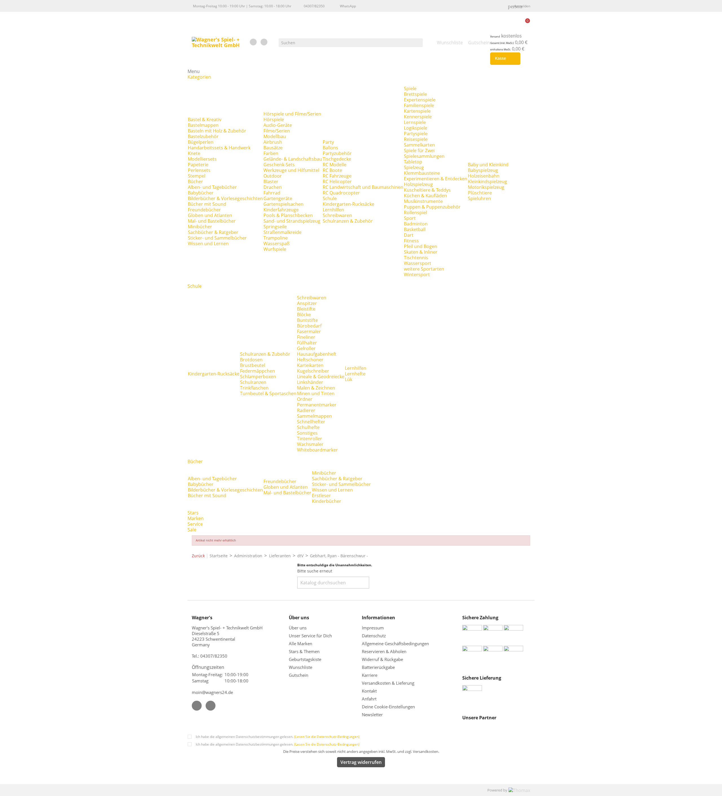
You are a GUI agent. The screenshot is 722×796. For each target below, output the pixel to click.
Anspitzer (307, 303)
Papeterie (198, 165)
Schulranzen (253, 382)
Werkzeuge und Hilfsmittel (291, 170)
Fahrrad (271, 193)
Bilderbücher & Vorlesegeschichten (225, 198)
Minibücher (200, 227)
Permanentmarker (316, 405)
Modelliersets (202, 159)
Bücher (195, 181)
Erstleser (321, 495)
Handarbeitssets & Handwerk (219, 148)
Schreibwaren (337, 215)
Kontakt (369, 691)
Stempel (196, 176)
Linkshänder (310, 382)
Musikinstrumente (423, 201)
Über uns (298, 628)
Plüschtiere (480, 193)
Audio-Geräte (277, 125)
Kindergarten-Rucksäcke (348, 204)
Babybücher (200, 193)
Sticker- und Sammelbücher (217, 238)
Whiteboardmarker (317, 450)
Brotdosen (251, 360)
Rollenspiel (415, 212)
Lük (348, 379)
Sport (410, 218)
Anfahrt (369, 699)
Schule (330, 198)
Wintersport (417, 274)
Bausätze (273, 148)
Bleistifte (306, 309)
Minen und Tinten (315, 393)
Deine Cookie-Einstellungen (388, 706)
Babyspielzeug (483, 170)
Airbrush (272, 142)
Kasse (504, 58)
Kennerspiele (418, 117)
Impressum (373, 628)
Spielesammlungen (424, 156)
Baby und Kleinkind (488, 165)
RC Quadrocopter (341, 193)
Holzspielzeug (418, 184)
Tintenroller (309, 438)
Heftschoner (310, 360)
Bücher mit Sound (207, 204)
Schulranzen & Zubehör (348, 221)
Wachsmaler (310, 444)
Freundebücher (204, 210)
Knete (194, 153)
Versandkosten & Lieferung (388, 683)
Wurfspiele (274, 249)
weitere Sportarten (424, 269)
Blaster (270, 181)
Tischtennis (416, 258)
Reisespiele (416, 139)
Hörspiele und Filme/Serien (292, 114)
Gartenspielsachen (283, 204)
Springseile (275, 227)
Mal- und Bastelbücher (212, 221)
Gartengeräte (277, 198)
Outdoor (272, 176)
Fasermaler (309, 331)
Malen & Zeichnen (316, 388)
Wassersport (417, 263)
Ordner (304, 399)
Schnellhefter (311, 422)
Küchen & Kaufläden (425, 196)
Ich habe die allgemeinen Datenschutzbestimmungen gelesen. (278, 736)
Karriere (369, 675)
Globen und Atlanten (210, 215)
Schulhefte (308, 427)
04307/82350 (314, 6)
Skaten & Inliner (420, 252)
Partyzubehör (337, 153)
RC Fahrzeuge (337, 176)
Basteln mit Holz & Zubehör (217, 131)
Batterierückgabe (378, 667)
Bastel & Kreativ (204, 119)
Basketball (415, 229)
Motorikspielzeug (486, 187)
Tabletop (413, 162)
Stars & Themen (304, 651)
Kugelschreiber (313, 371)
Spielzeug (414, 167)
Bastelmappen (203, 125)
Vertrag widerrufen (361, 762)
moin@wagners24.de (212, 692)
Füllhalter (307, 343)
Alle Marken (300, 643)
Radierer (306, 410)
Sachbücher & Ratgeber (213, 232)
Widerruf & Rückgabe (382, 659)
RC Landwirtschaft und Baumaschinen (363, 187)
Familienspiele (419, 105)
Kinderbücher (326, 501)
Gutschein (298, 675)
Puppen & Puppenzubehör (432, 207)
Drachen (272, 187)
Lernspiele (415, 122)
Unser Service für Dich (310, 635)
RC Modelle (334, 165)
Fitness (411, 241)
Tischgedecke (337, 159)
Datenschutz (374, 635)
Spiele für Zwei (419, 150)
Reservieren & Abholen (384, 651)
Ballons (330, 148)
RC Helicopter (337, 181)
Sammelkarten (419, 145)
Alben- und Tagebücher (212, 187)
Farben (270, 153)
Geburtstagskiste (305, 659)
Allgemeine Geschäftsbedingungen (395, 643)
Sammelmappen (314, 416)
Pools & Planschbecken (288, 215)
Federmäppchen (257, 371)
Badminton (416, 224)
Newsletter (372, 714)
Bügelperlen (200, 142)
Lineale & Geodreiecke (320, 376)
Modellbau (274, 136)
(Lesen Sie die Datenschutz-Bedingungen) (327, 736)
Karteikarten (310, 365)
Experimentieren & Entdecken (435, 179)
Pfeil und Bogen (420, 246)
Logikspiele (415, 128)
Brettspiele (415, 94)
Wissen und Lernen (208, 243)
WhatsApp (348, 6)
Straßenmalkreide (282, 232)
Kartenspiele (417, 111)
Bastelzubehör (203, 136)
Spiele (410, 88)
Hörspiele (273, 119)
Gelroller (306, 348)
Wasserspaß (276, 243)
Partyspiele (416, 134)
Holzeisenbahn (483, 176)
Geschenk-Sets (279, 165)
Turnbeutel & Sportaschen (268, 393)
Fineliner (306, 337)
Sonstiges (307, 433)
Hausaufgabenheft (316, 354)
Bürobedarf (309, 326)
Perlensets (199, 170)
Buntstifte (307, 320)
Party (328, 142)
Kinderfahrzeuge (281, 210)
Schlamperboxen (258, 376)
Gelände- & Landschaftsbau (292, 159)
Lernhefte (355, 374)
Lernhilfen (333, 210)
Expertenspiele (419, 100)
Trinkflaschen (254, 388)
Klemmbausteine (422, 173)
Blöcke (304, 314)
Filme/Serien (276, 131)
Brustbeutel (252, 365)
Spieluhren (479, 198)
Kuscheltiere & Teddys (427, 190)
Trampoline (275, 238)
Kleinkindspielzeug (487, 181)
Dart (408, 235)
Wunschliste (300, 667)
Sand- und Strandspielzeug (291, 221)
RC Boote (332, 170)
